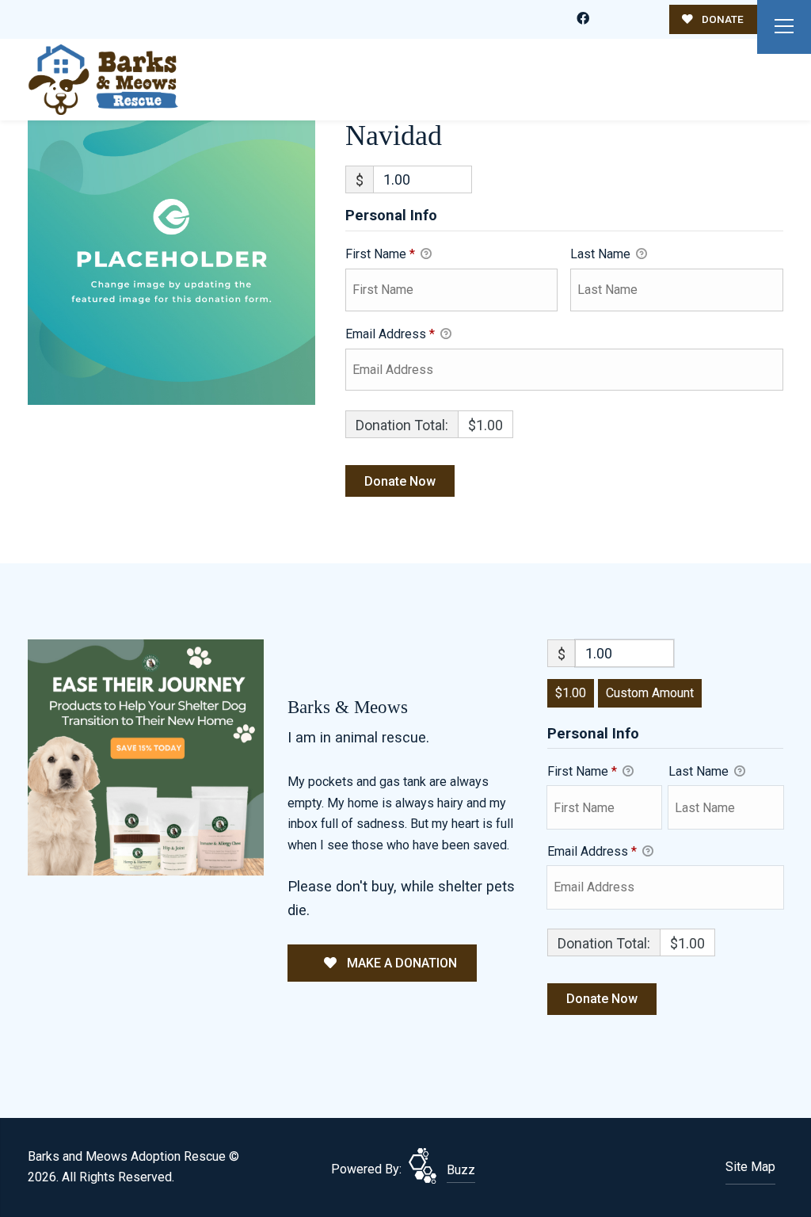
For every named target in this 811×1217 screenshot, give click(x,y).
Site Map (750, 1166)
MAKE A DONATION (400, 963)
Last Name (602, 253)
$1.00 (570, 692)
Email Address (390, 333)
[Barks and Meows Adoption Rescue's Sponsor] (146, 756)
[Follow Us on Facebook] (583, 19)
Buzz (461, 1169)
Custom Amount (650, 692)
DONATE (721, 19)
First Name (380, 253)
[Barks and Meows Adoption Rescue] (103, 79)
